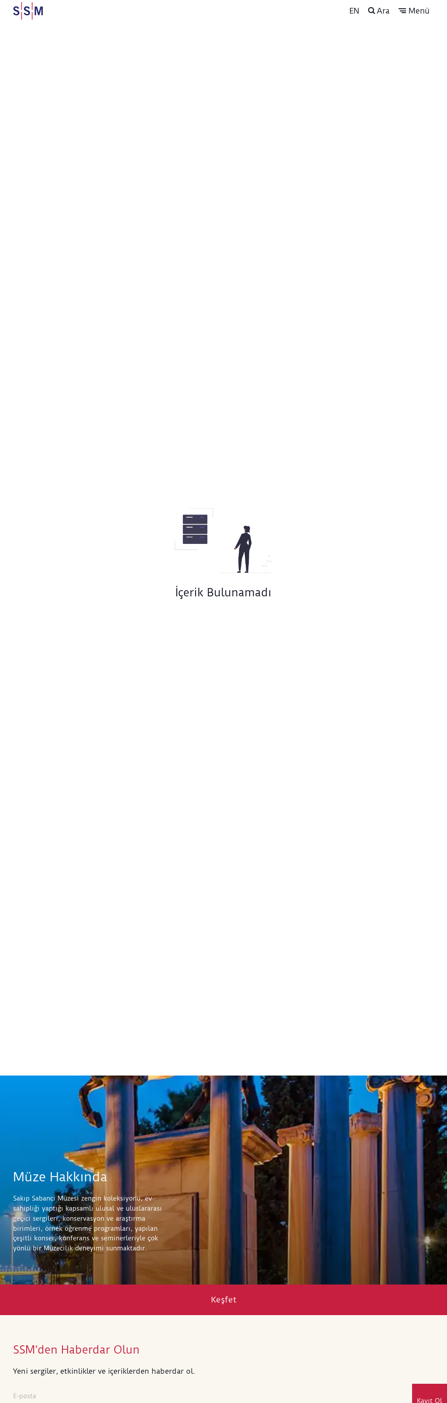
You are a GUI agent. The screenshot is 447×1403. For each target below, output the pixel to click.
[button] (414, 11)
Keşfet (224, 1300)
